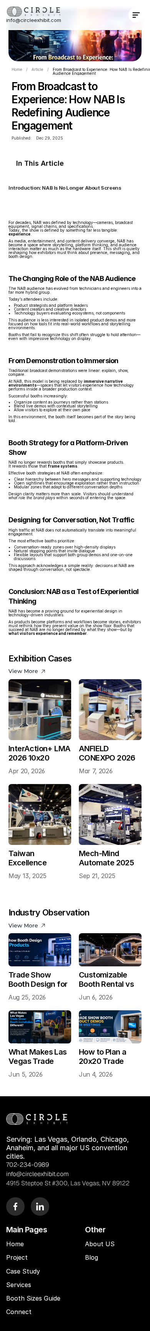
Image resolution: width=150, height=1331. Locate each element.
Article (37, 69)
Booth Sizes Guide (33, 1298)
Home (17, 69)
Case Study (24, 1271)
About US (100, 1244)
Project (17, 1257)
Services (18, 1285)
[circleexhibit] (37, 1119)
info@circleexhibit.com (33, 20)
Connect (19, 1312)
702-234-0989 (27, 1165)
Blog (92, 1257)
